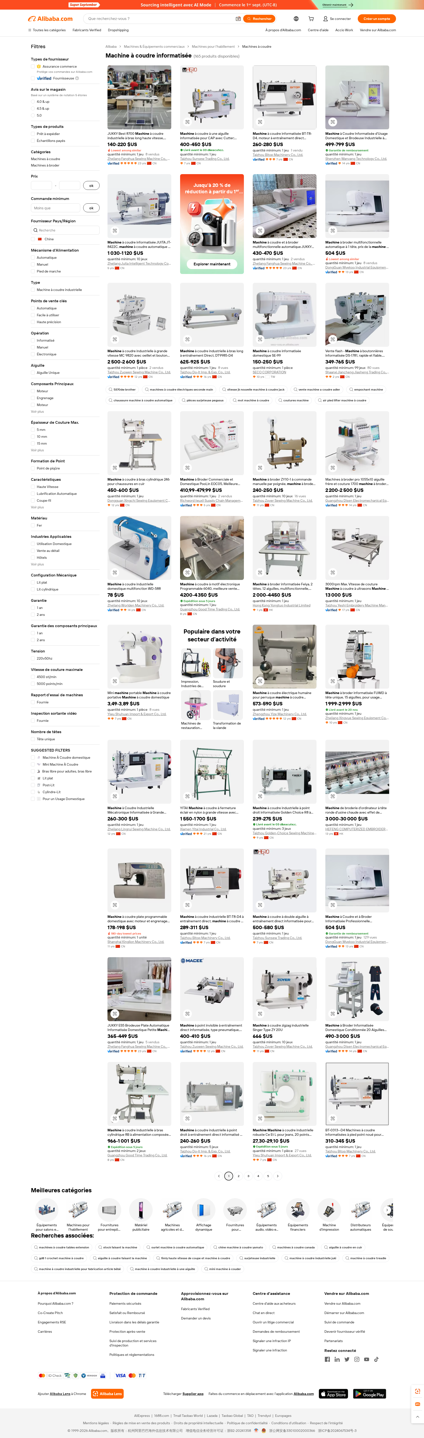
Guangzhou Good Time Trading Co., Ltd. (210, 609)
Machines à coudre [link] (256, 46)
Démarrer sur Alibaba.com (344, 1313)
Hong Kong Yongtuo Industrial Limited (281, 605)
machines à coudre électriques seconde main (181, 389)
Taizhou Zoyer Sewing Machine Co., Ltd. (283, 500)
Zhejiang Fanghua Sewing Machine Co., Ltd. (139, 159)
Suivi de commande (339, 1322)
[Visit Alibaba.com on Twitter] (347, 1359)
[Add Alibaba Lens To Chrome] (107, 1394)
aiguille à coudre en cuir (345, 1247)
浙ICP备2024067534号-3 (337, 1431)
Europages (283, 1416)
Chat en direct (264, 1313)
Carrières (45, 1331)
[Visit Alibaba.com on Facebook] (327, 1359)
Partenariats (333, 1341)
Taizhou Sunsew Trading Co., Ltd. (204, 159)
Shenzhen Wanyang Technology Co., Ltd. (356, 159)
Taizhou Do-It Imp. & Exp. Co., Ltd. (205, 372)
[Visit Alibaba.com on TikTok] (376, 1359)
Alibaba (111, 46)
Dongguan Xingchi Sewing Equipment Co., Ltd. (139, 500)
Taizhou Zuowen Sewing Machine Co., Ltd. (139, 372)
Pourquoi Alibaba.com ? (55, 1303)
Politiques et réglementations (131, 1355)
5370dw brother (125, 389)
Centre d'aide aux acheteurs (274, 1303)
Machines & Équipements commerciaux (154, 46)
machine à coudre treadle (368, 1258)
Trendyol (264, 1416)
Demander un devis (196, 1318)
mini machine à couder (225, 1269)
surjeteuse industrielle (259, 1258)
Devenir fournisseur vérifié (344, 1331)
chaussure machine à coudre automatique (143, 400)
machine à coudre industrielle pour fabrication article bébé (80, 1269)
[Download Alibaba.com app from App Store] (333, 1394)
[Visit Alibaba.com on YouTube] (367, 1359)
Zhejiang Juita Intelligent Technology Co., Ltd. (139, 263)
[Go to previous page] (218, 1176)
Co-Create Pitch (50, 1313)
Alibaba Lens (60, 1394)
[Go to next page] (277, 1176)
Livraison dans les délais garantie (134, 1322)
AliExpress (142, 1416)
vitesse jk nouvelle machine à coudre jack (255, 389)
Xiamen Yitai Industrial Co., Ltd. (203, 829)
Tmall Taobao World (188, 1416)
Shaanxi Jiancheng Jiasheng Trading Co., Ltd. (357, 372)
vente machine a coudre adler (319, 389)
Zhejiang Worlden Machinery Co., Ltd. (135, 605)
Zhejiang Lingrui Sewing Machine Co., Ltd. (139, 829)
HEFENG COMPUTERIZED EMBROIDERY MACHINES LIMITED (357, 829)
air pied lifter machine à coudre (344, 400)
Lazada (212, 1416)
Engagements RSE (52, 1322)
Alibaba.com (304, 1394)
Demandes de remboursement (276, 1331)
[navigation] (65, 611)
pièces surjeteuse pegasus (205, 400)
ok (91, 185)
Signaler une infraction (270, 1350)
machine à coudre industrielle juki (313, 1258)
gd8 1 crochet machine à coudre (61, 1258)
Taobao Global (232, 1416)
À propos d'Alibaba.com (57, 1293)
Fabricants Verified (195, 1309)
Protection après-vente (127, 1331)
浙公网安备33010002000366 (292, 1431)
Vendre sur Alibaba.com (342, 1303)
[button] (238, 19)
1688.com (161, 1416)
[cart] (312, 19)
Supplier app (193, 1394)
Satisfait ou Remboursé (127, 1313)
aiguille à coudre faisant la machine (122, 1258)
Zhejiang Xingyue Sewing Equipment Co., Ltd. (357, 718)
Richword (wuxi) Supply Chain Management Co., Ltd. (212, 500)
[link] (417, 1391)
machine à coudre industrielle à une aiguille (165, 1269)
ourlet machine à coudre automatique (177, 1247)
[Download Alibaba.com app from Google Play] (369, 1394)
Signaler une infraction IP (272, 1341)
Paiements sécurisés (125, 1303)
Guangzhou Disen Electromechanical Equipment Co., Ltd (357, 500)
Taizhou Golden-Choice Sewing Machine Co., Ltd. (285, 833)
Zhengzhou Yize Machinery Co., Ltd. (280, 714)
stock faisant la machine (120, 1247)
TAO (250, 1416)
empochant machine (368, 389)
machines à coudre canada (296, 1247)
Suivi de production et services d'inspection (133, 1343)
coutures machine (296, 400)
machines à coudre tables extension (64, 1247)
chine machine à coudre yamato (240, 1247)
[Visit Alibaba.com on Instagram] (357, 1359)
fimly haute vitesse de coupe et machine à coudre (195, 1258)
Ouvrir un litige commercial (273, 1322)
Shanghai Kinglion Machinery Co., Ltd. (135, 942)
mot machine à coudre (253, 400)
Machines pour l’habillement (213, 46)
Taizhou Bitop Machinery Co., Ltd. (278, 155)
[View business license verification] (256, 1430)
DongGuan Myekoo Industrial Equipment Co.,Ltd (357, 267)
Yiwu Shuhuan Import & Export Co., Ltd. (136, 714)
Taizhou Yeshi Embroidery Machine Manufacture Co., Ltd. (357, 605)
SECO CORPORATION (269, 372)
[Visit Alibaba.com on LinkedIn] (337, 1359)
